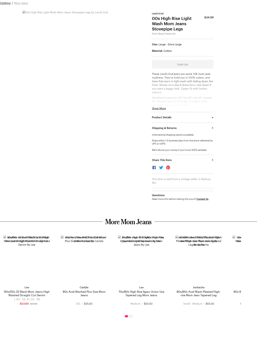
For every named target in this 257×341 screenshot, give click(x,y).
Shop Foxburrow (167, 33)
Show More (159, 108)
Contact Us (202, 199)
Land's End (157, 13)
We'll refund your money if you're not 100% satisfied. (179, 150)
